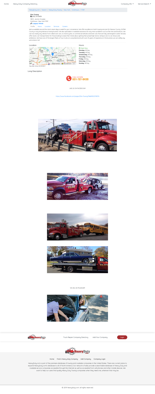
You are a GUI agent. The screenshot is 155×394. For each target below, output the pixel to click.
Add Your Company (100, 337)
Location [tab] (48, 26)
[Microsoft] (66, 63)
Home (6, 4)
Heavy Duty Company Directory (25, 4)
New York (67, 10)
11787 (83, 10)
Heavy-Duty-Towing (55, 10)
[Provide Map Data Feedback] (74, 64)
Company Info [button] (126, 4)
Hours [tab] (40, 26)
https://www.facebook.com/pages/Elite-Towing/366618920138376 (77, 96)
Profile (33, 26)
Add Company (86, 359)
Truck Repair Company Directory (75, 337)
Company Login (99, 359)
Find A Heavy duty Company (67, 359)
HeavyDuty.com (34, 10)
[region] (52, 56)
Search (44, 10)
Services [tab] (56, 26)
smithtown (75, 10)
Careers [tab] (65, 26)
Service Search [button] (144, 4)
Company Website (37, 23)
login (122, 337)
